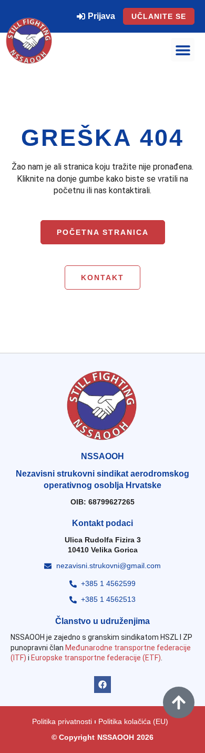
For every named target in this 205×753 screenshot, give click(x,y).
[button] (182, 50)
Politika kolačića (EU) (133, 721)
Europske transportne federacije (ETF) (96, 657)
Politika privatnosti (62, 721)
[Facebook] (102, 684)
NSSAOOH (115, 737)
